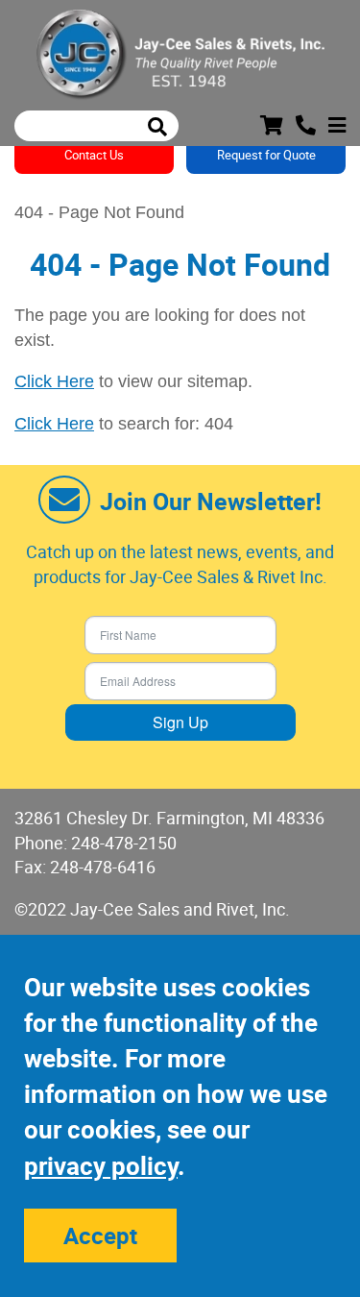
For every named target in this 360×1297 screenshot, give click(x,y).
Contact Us (94, 154)
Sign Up (180, 722)
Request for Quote (266, 154)
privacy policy (101, 1166)
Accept (100, 1235)
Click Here (54, 381)
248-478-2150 (124, 842)
